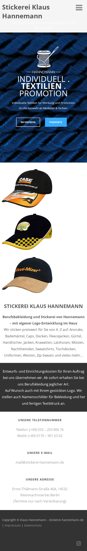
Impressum (13, 525)
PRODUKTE (55, 122)
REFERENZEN (28, 122)
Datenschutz (33, 525)
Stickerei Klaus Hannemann (26, 11)
